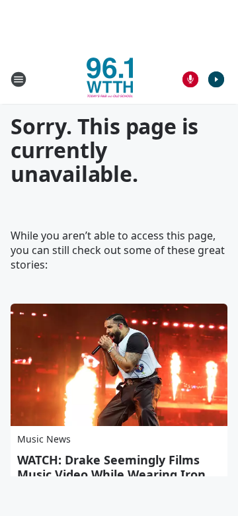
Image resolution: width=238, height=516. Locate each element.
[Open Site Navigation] (18, 79)
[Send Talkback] (190, 79)
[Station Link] (110, 79)
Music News (44, 439)
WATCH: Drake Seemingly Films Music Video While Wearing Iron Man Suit (111, 474)
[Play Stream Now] (216, 79)
